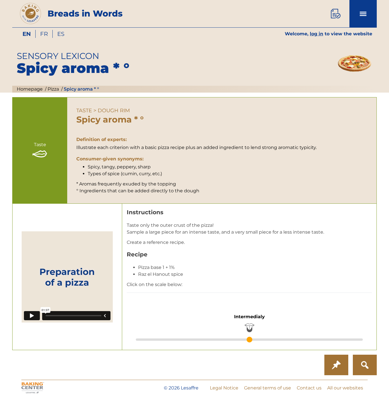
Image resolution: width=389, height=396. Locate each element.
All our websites (345, 388)
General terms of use (267, 388)
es (60, 33)
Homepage (30, 89)
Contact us (309, 388)
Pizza (52, 89)
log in (316, 33)
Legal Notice (224, 388)
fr (44, 33)
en (26, 33)
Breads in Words (85, 13)
